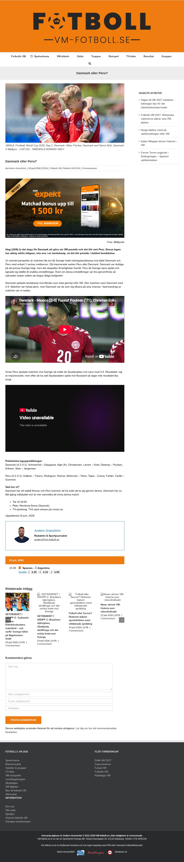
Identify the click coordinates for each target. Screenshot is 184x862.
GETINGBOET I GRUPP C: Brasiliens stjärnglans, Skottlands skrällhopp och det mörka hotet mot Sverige (48, 626)
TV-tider (9, 771)
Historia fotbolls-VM (16, 817)
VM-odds (10, 810)
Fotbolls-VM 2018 (71, 168)
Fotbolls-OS (101, 771)
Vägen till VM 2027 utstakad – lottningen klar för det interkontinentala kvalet (158, 103)
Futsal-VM (100, 767)
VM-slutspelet (13, 775)
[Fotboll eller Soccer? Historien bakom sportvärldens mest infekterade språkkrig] (81, 594)
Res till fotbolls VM (15, 790)
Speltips (9, 814)
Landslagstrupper (15, 779)
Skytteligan (11, 783)
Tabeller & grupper (15, 767)
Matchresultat (13, 764)
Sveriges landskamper (18, 821)
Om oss (9, 806)
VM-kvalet (11, 794)
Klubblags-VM (103, 775)
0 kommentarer (89, 168)
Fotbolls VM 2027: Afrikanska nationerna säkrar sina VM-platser (157, 118)
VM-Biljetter (12, 786)
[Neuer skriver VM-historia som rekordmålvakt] (113, 594)
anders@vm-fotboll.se (46, 539)
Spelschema (12, 760)
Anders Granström (17, 168)
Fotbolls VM (56, 168)
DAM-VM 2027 (103, 760)
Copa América (103, 764)
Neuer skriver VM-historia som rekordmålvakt (110, 608)
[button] (90, 63)
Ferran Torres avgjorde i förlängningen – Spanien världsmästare (155, 156)
